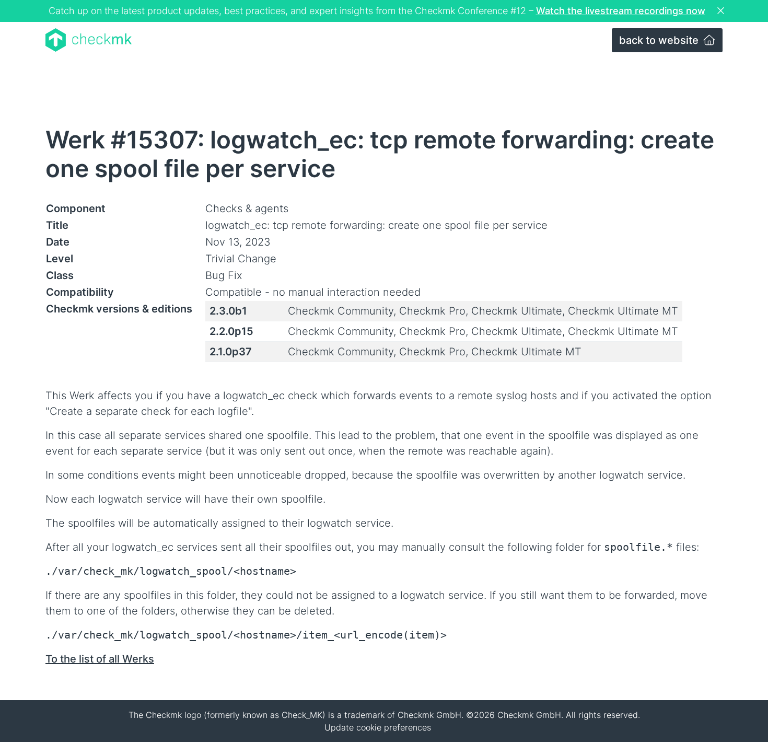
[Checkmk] (88, 40)
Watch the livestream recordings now (620, 10)
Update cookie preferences (377, 727)
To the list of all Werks (99, 659)
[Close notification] (722, 11)
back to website (660, 40)
